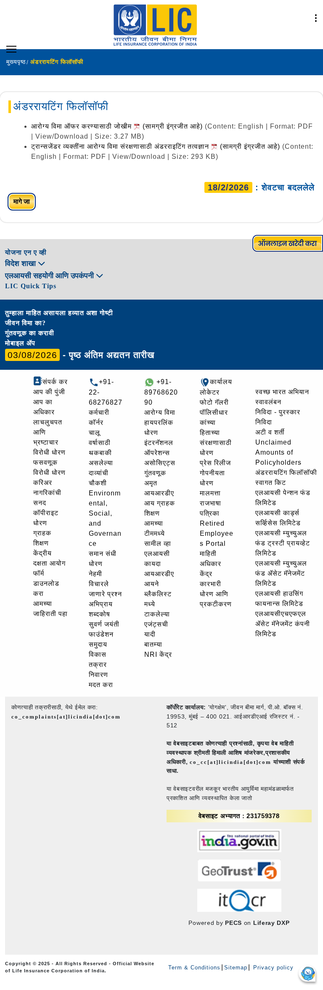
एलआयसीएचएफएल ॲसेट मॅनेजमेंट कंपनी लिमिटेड (282, 623)
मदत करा (101, 684)
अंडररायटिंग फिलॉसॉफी (286, 472)
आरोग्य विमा (159, 412)
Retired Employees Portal (216, 533)
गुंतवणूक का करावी (29, 333)
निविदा (263, 422)
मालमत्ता (210, 493)
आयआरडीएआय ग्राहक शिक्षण (159, 503)
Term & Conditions (194, 967)
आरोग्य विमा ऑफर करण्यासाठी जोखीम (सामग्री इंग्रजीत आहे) (118, 126)
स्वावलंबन (268, 401)
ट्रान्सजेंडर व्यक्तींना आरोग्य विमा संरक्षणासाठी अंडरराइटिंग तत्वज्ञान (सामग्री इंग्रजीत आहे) (156, 146)
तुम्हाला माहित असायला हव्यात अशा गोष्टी (59, 312)
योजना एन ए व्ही (26, 252)
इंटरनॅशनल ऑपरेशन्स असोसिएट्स (159, 452)
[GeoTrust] (239, 870)
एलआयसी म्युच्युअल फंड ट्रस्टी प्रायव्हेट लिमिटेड (282, 543)
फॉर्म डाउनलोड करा (46, 583)
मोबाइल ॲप (20, 343)
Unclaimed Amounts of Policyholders (278, 452)
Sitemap (235, 967)
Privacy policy (272, 967)
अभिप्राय (101, 604)
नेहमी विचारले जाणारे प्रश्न (105, 584)
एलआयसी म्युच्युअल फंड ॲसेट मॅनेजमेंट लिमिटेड (281, 573)
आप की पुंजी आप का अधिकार (49, 402)
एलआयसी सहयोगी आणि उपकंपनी (50, 275)
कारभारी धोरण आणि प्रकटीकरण (216, 594)
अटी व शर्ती (270, 432)
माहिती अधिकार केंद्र (210, 563)
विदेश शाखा (21, 263)
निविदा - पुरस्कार (277, 412)
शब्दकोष (99, 614)
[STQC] (239, 900)
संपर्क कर (55, 381)
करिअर (42, 482)
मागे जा (21, 201)
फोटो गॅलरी (214, 402)
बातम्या (153, 644)
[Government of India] (239, 840)
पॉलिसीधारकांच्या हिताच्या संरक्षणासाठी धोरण (216, 432)
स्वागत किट (270, 482)
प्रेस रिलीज (215, 462)
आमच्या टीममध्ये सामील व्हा (157, 533)
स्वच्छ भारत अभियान (282, 391)
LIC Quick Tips (30, 286)
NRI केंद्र (158, 654)
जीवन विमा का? (25, 322)
